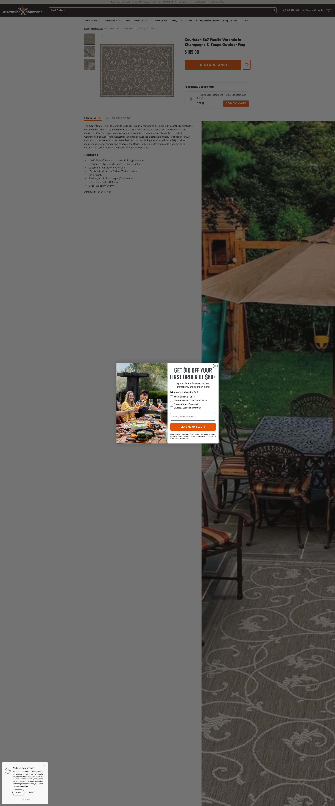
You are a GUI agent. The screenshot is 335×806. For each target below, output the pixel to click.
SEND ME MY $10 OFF (193, 427)
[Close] (45, 765)
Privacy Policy (22, 786)
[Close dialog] (215, 366)
